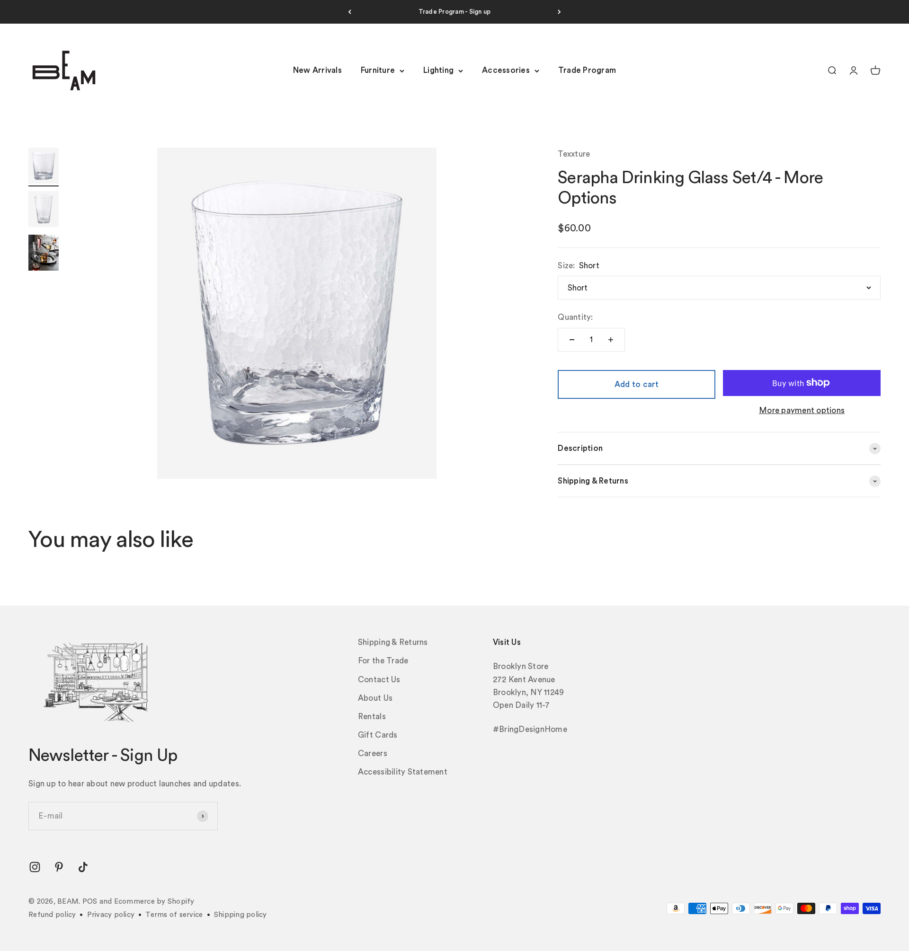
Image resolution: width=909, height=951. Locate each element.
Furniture (378, 71)
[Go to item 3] (43, 254)
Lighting (438, 71)
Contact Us (379, 680)
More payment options (802, 410)
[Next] (559, 12)
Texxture (574, 154)
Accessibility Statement (402, 772)
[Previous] (349, 12)
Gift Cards (378, 735)
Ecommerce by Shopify (154, 901)
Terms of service (174, 914)
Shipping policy (240, 914)
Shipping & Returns (393, 642)
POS (90, 901)
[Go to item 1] (43, 167)
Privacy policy (111, 914)
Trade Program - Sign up (455, 12)
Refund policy (52, 914)
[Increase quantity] (610, 339)
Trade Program (587, 71)
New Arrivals (317, 71)
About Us (375, 698)
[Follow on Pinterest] (59, 867)
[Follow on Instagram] (34, 867)
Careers (372, 753)
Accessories (506, 71)
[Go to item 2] (43, 210)
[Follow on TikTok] (83, 867)
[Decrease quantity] (572, 339)
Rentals (372, 717)
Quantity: (575, 317)
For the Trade (383, 661)
